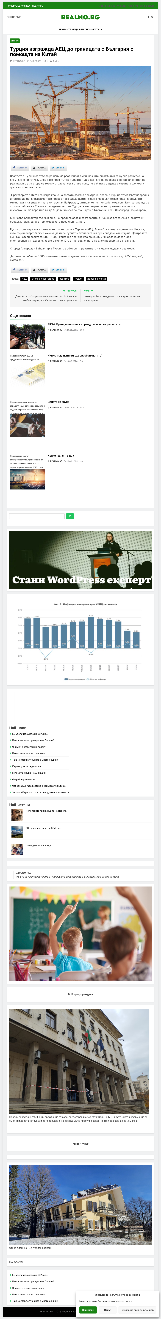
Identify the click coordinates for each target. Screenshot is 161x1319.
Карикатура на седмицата (26, 766)
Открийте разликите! (23, 779)
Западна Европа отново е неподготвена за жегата (40, 792)
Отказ (107, 1309)
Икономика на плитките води (28, 753)
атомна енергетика (43, 278)
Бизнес (102, 6)
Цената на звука (58, 401)
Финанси (121, 6)
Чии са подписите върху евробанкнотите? (75, 355)
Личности (133, 6)
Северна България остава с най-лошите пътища (39, 785)
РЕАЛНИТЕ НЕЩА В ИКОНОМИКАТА (79, 29)
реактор (64, 278)
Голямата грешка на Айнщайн (29, 772)
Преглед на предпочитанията (137, 1309)
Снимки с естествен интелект (28, 747)
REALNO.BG (80, 17)
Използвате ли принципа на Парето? (33, 740)
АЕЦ (24, 278)
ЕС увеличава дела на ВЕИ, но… (30, 733)
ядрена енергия (96, 278)
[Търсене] (70, 516)
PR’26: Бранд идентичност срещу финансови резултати (84, 324)
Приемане (88, 1309)
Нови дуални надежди (38, 845)
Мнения (111, 6)
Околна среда (146, 6)
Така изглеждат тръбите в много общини (35, 759)
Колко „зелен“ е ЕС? (61, 455)
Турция (78, 278)
